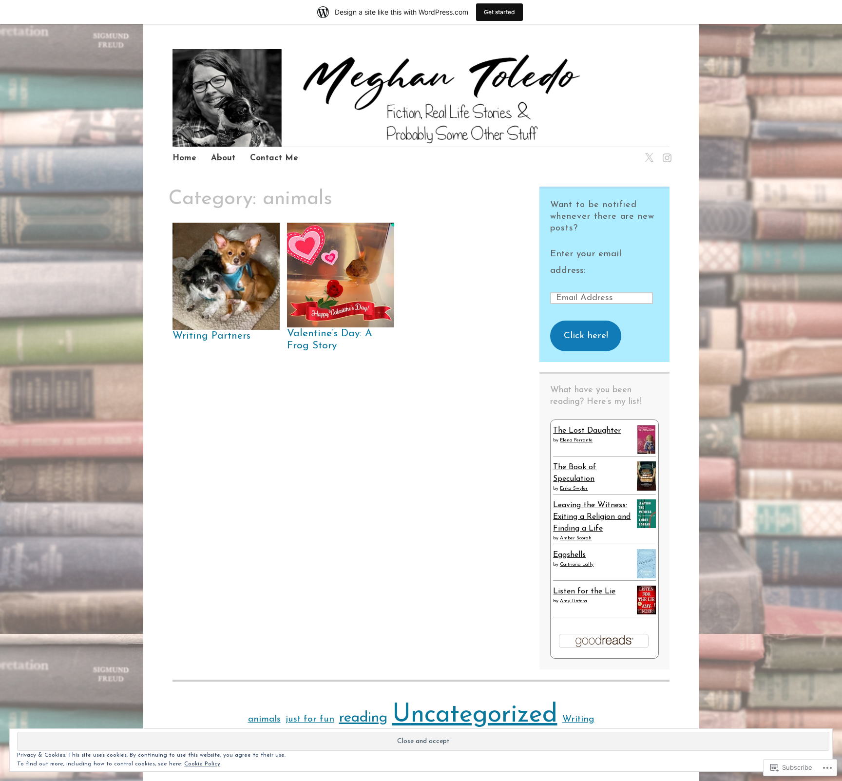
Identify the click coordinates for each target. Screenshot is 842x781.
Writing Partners (211, 336)
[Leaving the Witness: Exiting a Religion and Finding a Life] (646, 526)
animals (264, 719)
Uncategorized (474, 715)
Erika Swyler (574, 488)
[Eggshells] (646, 577)
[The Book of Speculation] (646, 489)
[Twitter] (647, 151)
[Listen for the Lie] (646, 612)
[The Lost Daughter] (646, 453)
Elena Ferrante (576, 440)
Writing (578, 719)
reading (363, 717)
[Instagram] (665, 151)
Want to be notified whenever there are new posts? (602, 217)
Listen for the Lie (584, 591)
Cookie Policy (202, 764)
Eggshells (569, 555)
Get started (499, 12)
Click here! (586, 336)
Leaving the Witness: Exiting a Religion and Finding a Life (592, 517)
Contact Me (274, 158)
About (223, 158)
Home (184, 158)
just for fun (310, 719)
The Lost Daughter (587, 431)
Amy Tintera (573, 601)
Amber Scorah (576, 538)
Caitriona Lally (576, 564)
